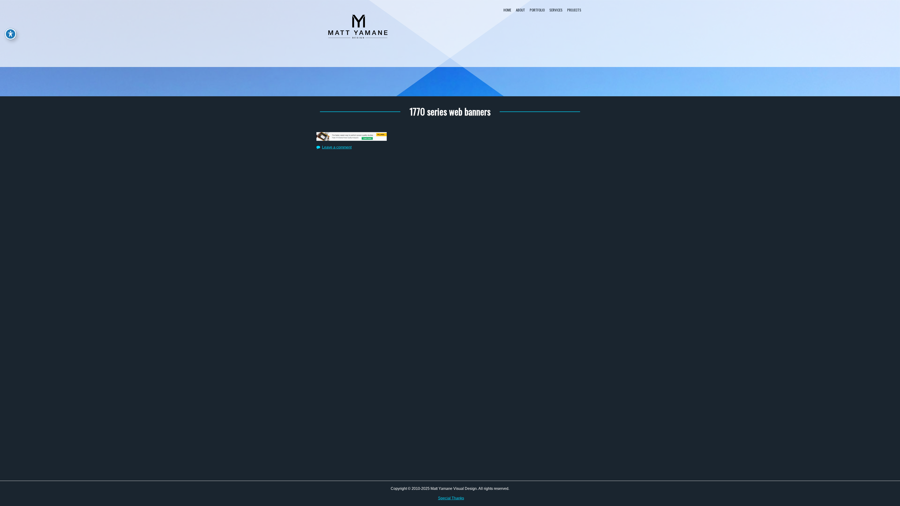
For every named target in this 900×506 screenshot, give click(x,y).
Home (507, 9)
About (520, 9)
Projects (574, 9)
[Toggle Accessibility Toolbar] (10, 34)
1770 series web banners (450, 111)
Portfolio (537, 9)
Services (555, 9)
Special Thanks (451, 498)
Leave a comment (337, 147)
